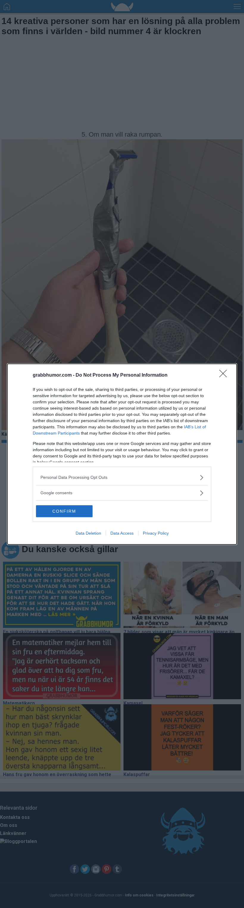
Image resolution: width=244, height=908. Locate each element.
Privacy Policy (156, 533)
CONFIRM (64, 511)
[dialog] (122, 454)
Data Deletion (88, 533)
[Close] (225, 375)
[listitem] (122, 477)
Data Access (122, 533)
